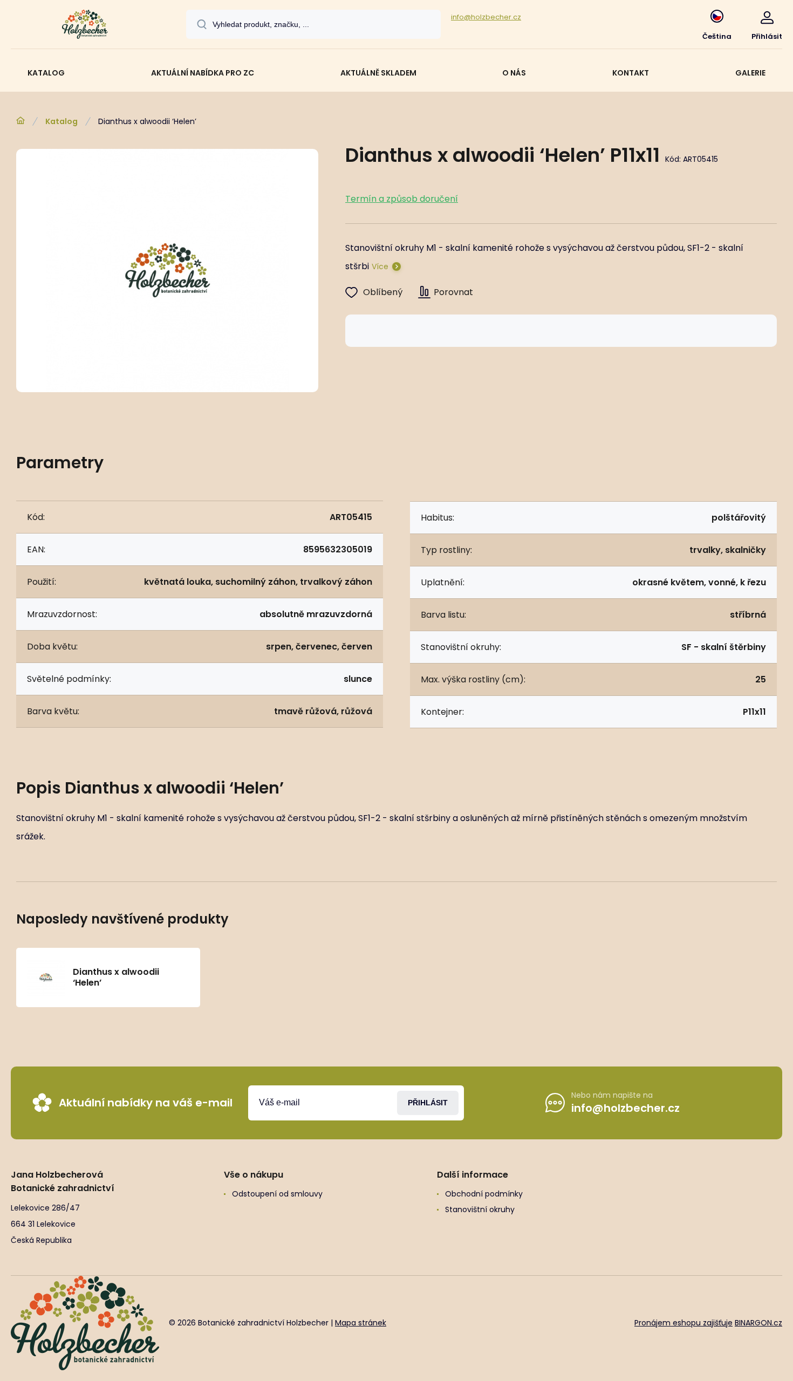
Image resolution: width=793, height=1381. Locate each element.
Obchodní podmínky (484, 1193)
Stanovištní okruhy (480, 1209)
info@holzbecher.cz (486, 17)
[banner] (85, 26)
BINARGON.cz (758, 1322)
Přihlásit (428, 1102)
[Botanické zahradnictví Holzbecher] (20, 121)
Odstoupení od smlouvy (277, 1193)
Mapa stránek (360, 1322)
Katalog (61, 121)
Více (380, 266)
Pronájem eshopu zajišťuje (683, 1322)
